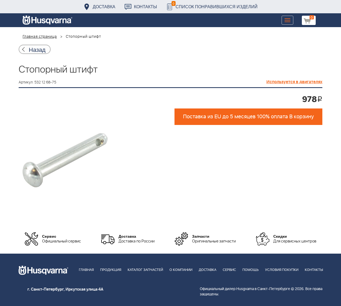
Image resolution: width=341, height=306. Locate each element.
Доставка (104, 6)
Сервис (229, 270)
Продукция (110, 270)
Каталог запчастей (145, 270)
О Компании (180, 270)
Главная (86, 270)
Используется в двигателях (294, 82)
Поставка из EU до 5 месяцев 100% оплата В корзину (248, 117)
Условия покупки (281, 270)
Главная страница (40, 36)
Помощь (250, 270)
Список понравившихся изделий (215, 5)
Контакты (145, 6)
